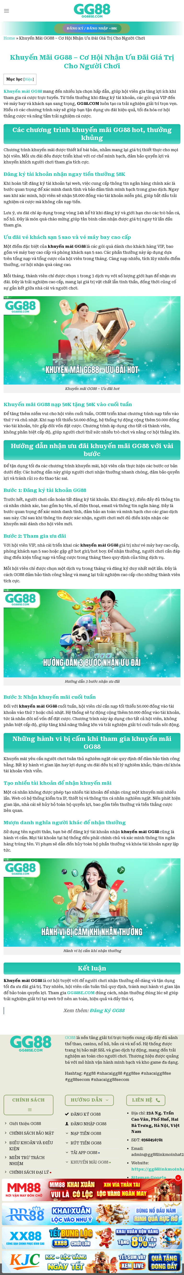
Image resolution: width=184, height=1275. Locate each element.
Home (9, 38)
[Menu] (6, 11)
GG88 (70, 1037)
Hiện (29, 79)
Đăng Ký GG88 (107, 1010)
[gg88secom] (92, 11)
